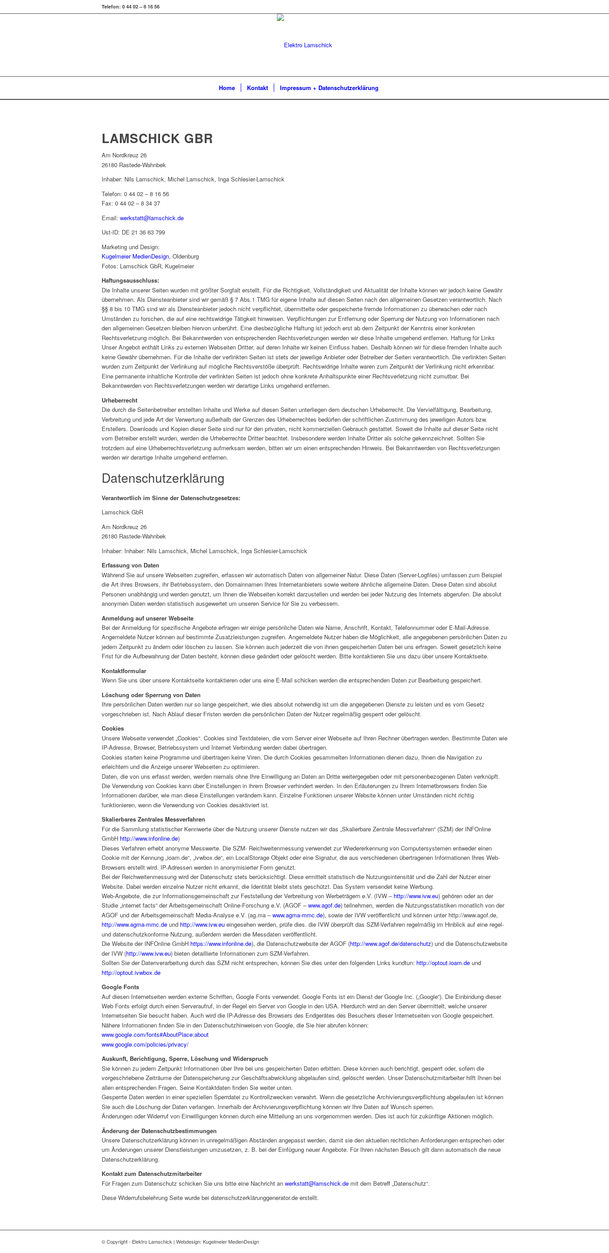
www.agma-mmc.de (297, 915)
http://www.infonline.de (149, 838)
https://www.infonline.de (220, 943)
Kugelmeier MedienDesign (135, 256)
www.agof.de (323, 905)
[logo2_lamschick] (304, 45)
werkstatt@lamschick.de (152, 218)
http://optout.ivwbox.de (131, 972)
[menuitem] (227, 88)
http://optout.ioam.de (443, 962)
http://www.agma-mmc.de (134, 924)
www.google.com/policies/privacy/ (145, 1044)
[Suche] (390, 88)
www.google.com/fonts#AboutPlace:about (155, 1034)
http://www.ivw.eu (416, 895)
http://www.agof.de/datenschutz (390, 943)
